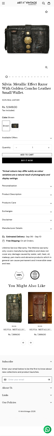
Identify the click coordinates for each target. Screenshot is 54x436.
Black (15, 126)
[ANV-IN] (27, 3)
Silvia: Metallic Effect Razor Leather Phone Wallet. (39, 329)
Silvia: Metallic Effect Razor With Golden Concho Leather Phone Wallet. (14, 329)
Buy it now (27, 160)
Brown (6, 125)
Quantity (6, 147)
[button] (49, 3)
